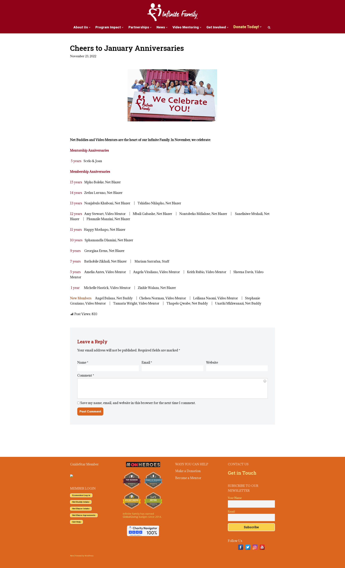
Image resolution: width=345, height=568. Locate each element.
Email (147, 362)
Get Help (76, 522)
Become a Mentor (188, 478)
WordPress (89, 556)
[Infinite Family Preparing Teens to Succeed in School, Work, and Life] (172, 12)
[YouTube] (262, 547)
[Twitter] (247, 547)
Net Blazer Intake (80, 508)
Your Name (235, 498)
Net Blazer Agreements (83, 515)
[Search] (269, 27)
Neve (72, 556)
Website (212, 362)
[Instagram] (255, 547)
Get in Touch (242, 473)
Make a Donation (188, 471)
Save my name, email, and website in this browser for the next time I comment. (138, 403)
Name (82, 362)
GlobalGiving (130, 516)
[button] (89, 27)
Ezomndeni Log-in (81, 495)
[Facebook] (240, 547)
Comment (85, 375)
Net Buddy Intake (80, 502)
